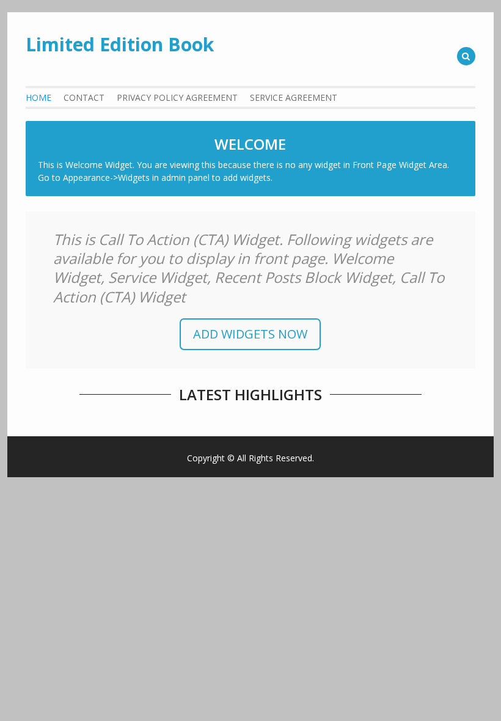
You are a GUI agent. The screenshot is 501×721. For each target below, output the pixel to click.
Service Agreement (293, 97)
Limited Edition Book (120, 44)
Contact (84, 97)
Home (38, 97)
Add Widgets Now (250, 334)
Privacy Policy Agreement (177, 97)
